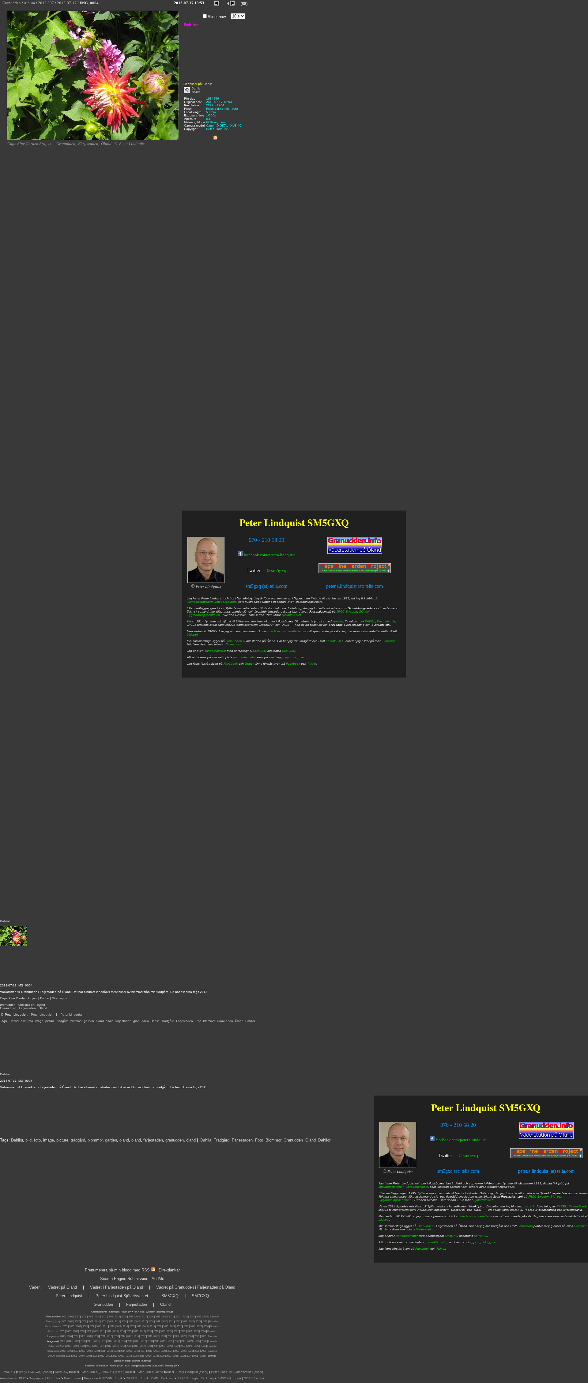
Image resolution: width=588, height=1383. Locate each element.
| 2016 (141, 1356)
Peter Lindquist (41, 1014)
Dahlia (155, 1021)
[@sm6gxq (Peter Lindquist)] (452, 1156)
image (39, 1021)
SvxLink (258, 1378)
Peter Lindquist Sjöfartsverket (122, 1296)
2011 (104, 1316)
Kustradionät (578, 1206)
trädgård (63, 1021)
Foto (198, 1021)
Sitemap (58, 998)
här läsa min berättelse (476, 1216)
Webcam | (151, 1311)
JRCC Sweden (538, 1196)
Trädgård (167, 1021)
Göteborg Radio (416, 1186)
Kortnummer (72, 1378)
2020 (164, 1316)
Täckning (167, 1378)
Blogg (134, 1365)
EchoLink (53, 1378)
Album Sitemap (56, 1356)
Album (124, 1311)
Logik (119, 1378)
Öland (43, 1008)
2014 (124, 1316)
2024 (192, 1316)
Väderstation (425, 1229)
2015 (130, 1316)
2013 (117, 1316)
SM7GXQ (480, 1235)
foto (30, 1021)
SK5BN (107, 1378)
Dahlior (14, 1021)
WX (131, 1311)
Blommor (209, 1021)
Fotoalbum (525, 1226)
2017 (144, 1316)
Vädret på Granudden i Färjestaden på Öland (195, 1287)
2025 (198, 1316)
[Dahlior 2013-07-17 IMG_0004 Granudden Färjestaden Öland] (93, 139)
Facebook (422, 1248)
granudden (8, 1004)
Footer (44, 998)
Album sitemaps (52, 1326)
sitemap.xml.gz (165, 1311)
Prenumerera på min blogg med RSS (117, 1270)
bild (23, 1021)
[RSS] (215, 136)
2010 (97, 1316)
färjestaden (26, 1004)
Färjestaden (27, 1008)
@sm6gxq (468, 1155)
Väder (34, 1287)
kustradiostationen (392, 1186)
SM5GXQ (520, 1107)
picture (50, 1021)
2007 (77, 1316)
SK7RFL (132, 1378)
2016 (137, 1316)
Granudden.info (99, 1311)
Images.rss (53, 1336)
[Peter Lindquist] (397, 1166)
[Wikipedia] (187, 91)
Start (127, 1360)
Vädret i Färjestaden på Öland (116, 1287)
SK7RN (182, 1378)
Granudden (8, 1008)
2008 (83, 1316)
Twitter (445, 1155)
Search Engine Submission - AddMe (132, 1278)
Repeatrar (91, 1378)
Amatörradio (8, 1378)
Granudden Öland (150, 1372)
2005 (63, 1316)
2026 (205, 1316)
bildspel (384, 1219)
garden (89, 1021)
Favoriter (214, 1316)
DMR (22, 1378)
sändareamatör (407, 1235)
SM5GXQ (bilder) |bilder (117, 1372)
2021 (171, 1316)
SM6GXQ (61, 1372)
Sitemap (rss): (53, 1321)
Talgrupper (36, 1378)
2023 (185, 1316)
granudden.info (436, 1242)
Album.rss (52, 1331)
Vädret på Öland (62, 1287)
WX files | (140, 1311)
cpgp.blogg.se (485, 1242)
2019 (157, 1316)
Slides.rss (53, 1346)
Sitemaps (114, 1311)
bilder (20, 1372)
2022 (177, 1316)
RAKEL (561, 1206)
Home (113, 1365)
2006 (70, 1316)
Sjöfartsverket (483, 1200)
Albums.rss (53, 1351)
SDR (247, 1378)
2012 (110, 1316)
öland (41, 1004)
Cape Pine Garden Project (18, 998)
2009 (90, 1316)
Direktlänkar (169, 1270)
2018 (151, 1316)
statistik (529, 1206)
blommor (76, 1021)
